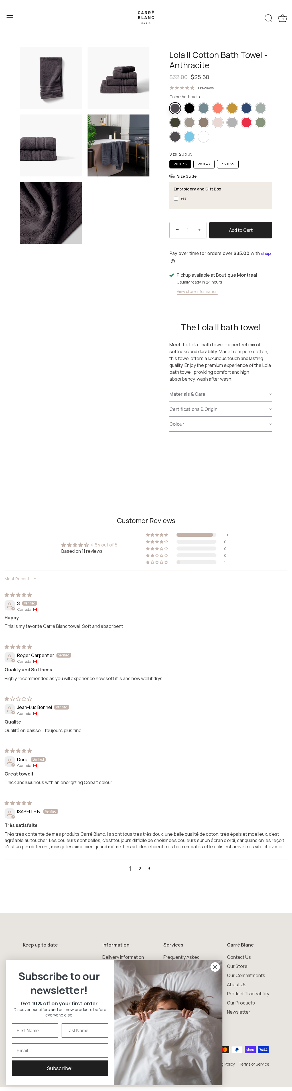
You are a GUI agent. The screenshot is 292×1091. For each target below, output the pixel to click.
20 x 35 (180, 163)
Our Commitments (246, 975)
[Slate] (175, 136)
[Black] (189, 108)
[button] (220, 394)
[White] (203, 136)
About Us (236, 984)
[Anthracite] (175, 108)
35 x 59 (227, 163)
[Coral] (218, 108)
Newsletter (238, 1012)
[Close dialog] (215, 967)
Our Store (237, 966)
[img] (18, 595)
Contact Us (239, 957)
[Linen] (189, 122)
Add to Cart (241, 230)
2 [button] (140, 868)
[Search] (268, 18)
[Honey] (232, 108)
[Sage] (260, 122)
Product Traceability (248, 993)
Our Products (241, 1003)
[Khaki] (260, 108)
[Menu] (10, 17)
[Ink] (246, 108)
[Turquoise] (189, 136)
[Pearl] (232, 122)
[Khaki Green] (175, 122)
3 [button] (149, 868)
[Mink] (203, 122)
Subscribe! (60, 1068)
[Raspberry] (246, 122)
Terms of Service (254, 1064)
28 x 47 (204, 163)
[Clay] (203, 108)
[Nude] (218, 122)
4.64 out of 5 (104, 545)
